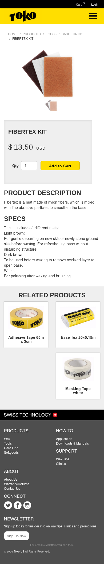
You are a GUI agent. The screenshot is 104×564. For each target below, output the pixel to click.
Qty (15, 166)
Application (64, 438)
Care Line (11, 447)
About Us (10, 479)
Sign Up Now (16, 536)
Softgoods (11, 452)
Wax (7, 438)
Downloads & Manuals (72, 443)
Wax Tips (62, 459)
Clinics (61, 463)
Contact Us (12, 488)
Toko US (19, 551)
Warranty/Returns (16, 483)
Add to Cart (60, 166)
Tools (8, 443)
